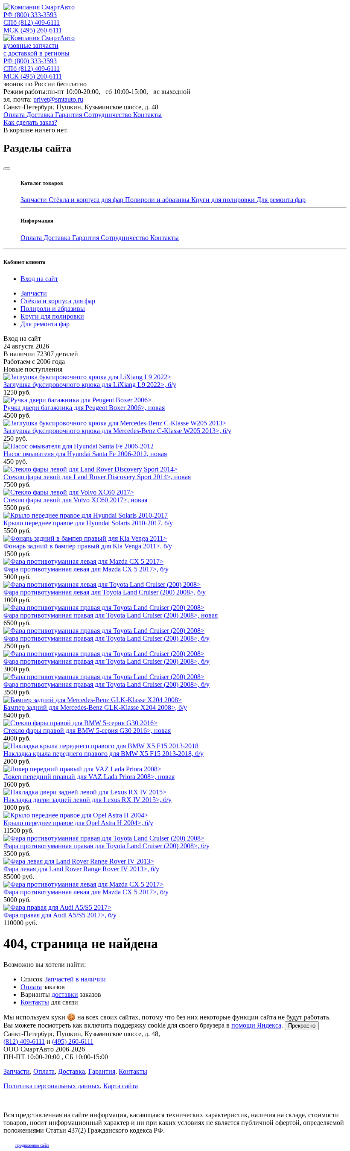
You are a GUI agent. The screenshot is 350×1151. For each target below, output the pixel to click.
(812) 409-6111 (31, 22)
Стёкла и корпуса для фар (87, 199)
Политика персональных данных (51, 1085)
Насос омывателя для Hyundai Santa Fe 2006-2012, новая (85, 453)
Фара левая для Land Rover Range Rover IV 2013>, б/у (81, 869)
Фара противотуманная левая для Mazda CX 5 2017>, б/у (86, 569)
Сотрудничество (108, 114)
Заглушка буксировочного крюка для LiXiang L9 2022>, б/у (89, 384)
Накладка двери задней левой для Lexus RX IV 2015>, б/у (87, 799)
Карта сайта (120, 1085)
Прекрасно (301, 1025)
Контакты (147, 114)
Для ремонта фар (281, 199)
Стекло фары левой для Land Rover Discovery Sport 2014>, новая (97, 476)
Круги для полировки (224, 199)
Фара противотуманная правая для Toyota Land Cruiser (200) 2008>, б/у (106, 638)
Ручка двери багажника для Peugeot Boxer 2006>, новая (84, 407)
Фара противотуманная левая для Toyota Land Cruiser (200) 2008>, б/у (104, 592)
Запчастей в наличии (75, 979)
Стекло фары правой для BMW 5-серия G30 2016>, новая (87, 730)
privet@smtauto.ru (58, 99)
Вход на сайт (39, 278)
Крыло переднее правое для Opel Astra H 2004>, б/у (78, 822)
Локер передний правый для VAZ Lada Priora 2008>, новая (89, 776)
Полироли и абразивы (158, 199)
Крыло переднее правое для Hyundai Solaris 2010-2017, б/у (88, 523)
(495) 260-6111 (32, 30)
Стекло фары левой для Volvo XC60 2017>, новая (75, 500)
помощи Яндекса (256, 1025)
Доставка (40, 114)
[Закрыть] (6, 168)
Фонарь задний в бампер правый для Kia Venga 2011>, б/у (87, 546)
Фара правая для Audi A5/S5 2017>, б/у (60, 915)
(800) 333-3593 (30, 14)
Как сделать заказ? (30, 122)
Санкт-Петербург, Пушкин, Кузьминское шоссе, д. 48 (80, 107)
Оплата (14, 114)
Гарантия (69, 114)
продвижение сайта (32, 1145)
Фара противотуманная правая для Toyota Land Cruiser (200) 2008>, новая (110, 615)
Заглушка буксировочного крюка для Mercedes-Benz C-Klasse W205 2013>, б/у (117, 430)
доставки (65, 994)
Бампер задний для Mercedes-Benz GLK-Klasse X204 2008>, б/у (95, 707)
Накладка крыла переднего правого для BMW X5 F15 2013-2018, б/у (103, 753)
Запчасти (34, 199)
